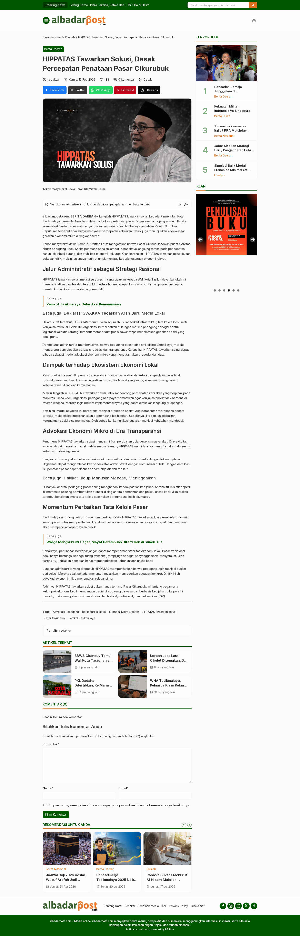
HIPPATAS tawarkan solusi (159, 611)
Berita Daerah (53, 49)
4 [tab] (229, 290)
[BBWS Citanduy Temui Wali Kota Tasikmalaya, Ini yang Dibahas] (57, 661)
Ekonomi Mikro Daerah (124, 611)
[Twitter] (246, 906)
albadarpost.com (56, 216)
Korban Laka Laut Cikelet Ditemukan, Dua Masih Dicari (169, 660)
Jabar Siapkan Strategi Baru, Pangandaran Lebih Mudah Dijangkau (233, 150)
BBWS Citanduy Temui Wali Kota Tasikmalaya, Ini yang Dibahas (93, 660)
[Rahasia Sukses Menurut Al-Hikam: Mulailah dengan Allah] (167, 848)
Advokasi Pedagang (66, 611)
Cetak (147, 79)
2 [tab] (219, 290)
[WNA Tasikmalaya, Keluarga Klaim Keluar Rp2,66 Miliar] (132, 686)
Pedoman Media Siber (152, 906)
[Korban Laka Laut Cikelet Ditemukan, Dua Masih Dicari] (132, 661)
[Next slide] (189, 825)
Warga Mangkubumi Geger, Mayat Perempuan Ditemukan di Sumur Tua (104, 542)
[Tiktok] (254, 906)
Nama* (48, 788)
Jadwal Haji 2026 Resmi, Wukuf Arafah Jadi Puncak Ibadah (66, 879)
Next (252, 239)
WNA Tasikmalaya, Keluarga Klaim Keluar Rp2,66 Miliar (167, 685)
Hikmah (151, 869)
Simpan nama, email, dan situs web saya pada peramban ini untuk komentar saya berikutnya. (119, 805)
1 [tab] (215, 290)
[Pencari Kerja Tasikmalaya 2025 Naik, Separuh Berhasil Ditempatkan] (117, 848)
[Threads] (238, 906)
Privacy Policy (178, 906)
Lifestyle (219, 175)
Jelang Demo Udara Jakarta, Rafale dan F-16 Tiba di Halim (109, 5)
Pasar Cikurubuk (54, 618)
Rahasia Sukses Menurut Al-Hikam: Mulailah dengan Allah (167, 879)
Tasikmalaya (51, 517)
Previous (200, 239)
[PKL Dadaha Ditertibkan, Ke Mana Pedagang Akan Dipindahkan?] (57, 686)
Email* (124, 788)
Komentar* (51, 744)
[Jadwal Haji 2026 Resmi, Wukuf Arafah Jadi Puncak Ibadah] (67, 848)
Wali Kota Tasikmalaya (153, 279)
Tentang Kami (113, 906)
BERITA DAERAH (83, 216)
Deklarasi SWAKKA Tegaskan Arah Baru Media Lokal (114, 313)
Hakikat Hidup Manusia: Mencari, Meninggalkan (110, 478)
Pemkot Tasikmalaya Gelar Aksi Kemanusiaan (84, 304)
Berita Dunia (222, 116)
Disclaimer (197, 906)
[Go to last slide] (184, 825)
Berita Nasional (56, 869)
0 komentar (126, 79)
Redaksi (130, 906)
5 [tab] (233, 290)
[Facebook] (223, 906)
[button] (253, 5)
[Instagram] (230, 906)
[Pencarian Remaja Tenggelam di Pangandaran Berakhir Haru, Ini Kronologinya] (226, 63)
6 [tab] (238, 290)
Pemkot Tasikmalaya (82, 618)
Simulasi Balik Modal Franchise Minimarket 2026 (230, 169)
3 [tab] (224, 290)
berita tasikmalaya (94, 611)
